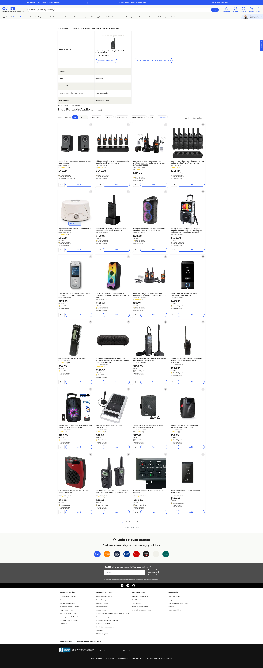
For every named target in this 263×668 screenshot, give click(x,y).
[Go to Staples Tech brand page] (146, 554)
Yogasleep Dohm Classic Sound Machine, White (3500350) (74, 229)
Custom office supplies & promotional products (112, 613)
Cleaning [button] (129, 17)
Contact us (63, 623)
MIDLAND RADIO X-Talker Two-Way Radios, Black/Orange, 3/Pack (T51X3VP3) (149, 294)
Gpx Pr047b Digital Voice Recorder (72, 358)
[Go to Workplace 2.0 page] (166, 554)
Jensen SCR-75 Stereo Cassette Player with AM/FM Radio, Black (148, 426)
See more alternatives (106, 61)
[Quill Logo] (8, 8)
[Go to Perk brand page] (127, 554)
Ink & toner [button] (140, 17)
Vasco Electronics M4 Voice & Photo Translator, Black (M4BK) (185, 294)
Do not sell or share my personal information (159, 658)
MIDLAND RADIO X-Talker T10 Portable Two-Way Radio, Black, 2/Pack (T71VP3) (112, 492)
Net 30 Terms (101, 610)
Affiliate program (102, 634)
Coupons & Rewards (20, 17)
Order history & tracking (68, 596)
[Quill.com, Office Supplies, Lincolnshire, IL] (64, 650)
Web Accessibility (174, 610)
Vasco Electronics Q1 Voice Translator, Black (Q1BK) (186, 492)
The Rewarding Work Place (178, 603)
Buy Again (42, 17)
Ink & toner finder (138, 600)
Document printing (102, 617)
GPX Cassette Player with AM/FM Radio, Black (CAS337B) (74, 492)
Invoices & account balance (69, 606)
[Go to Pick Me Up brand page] (117, 554)
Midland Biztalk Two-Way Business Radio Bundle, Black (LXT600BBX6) (112, 162)
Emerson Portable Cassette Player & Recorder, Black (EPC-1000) (185, 426)
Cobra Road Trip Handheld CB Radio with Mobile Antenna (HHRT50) (149, 359)
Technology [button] (162, 17)
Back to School (52, 17)
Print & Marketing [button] (80, 17)
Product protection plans (105, 627)
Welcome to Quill (174, 596)
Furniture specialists (103, 623)
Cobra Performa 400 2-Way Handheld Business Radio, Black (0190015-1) (111, 229)
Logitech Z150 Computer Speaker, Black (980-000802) (74, 162)
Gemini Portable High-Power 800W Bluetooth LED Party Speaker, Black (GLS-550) (112, 295)
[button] (215, 10)
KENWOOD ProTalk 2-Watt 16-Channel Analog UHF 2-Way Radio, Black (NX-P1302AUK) (186, 360)
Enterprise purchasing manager (107, 620)
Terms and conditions (121, 577)
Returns (62, 600)
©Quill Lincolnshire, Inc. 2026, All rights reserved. (86, 651)
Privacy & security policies (69, 620)
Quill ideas (99, 630)
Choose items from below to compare (155, 60)
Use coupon (152, 572)
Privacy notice (110, 658)
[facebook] (133, 585)
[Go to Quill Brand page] (97, 554)
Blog (170, 600)
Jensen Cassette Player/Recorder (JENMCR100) (109, 426)
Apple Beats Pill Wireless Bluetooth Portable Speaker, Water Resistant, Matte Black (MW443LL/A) (112, 360)
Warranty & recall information (70, 617)
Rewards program (102, 600)
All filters (163, 117)
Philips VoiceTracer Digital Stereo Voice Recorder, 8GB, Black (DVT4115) (74, 294)
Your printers (136, 603)
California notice (123, 658)
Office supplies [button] (96, 17)
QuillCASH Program (102, 603)
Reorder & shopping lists (140, 596)
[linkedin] (127, 585)
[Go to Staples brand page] (136, 554)
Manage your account (67, 603)
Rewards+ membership (104, 596)
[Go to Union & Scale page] (156, 554)
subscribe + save (66, 17)
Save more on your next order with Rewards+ (43, 2)
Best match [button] (197, 118)
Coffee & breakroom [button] (113, 17)
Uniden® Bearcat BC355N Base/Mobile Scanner (148, 492)
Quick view (75, 153)
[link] (90, 124)
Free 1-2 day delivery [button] (68, 178)
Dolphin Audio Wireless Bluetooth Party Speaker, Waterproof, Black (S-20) (149, 229)
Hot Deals (33, 17)
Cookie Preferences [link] (137, 658)
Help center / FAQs (66, 610)
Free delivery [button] (102, 178)
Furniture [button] (174, 17)
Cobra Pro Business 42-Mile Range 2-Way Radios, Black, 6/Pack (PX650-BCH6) (187, 162)
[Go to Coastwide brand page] (107, 554)
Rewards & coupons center (141, 610)
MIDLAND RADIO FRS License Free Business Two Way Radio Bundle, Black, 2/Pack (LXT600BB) (149, 163)
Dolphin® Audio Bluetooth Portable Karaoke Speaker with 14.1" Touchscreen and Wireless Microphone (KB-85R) (187, 230)
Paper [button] (151, 17)
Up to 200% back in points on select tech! (131, 2)
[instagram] (122, 585)
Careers (171, 606)
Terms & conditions (96, 658)
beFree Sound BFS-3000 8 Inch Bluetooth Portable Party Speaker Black (75, 426)
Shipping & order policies (68, 613)
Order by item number (140, 606)
